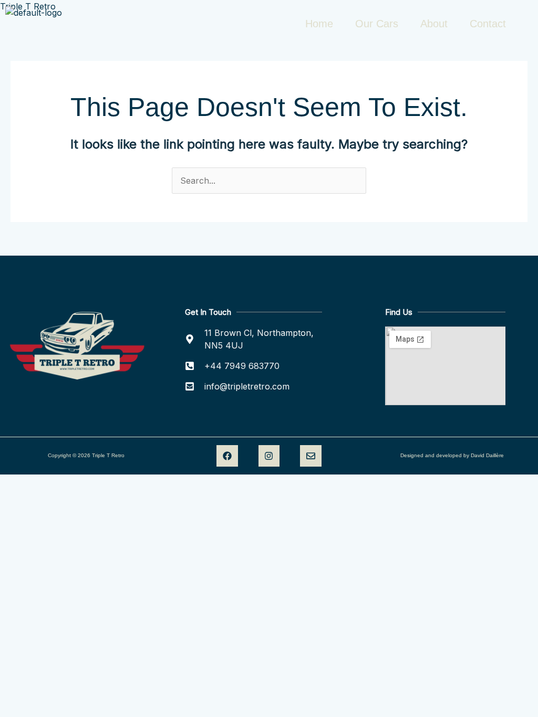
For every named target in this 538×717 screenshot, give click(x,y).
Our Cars (376, 23)
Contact (488, 23)
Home (319, 23)
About (434, 23)
